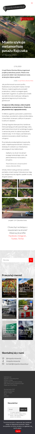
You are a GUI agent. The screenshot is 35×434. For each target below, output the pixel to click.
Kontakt (6, 396)
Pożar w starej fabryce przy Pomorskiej (24, 333)
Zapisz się (23, 409)
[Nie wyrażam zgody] (33, 427)
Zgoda (18, 431)
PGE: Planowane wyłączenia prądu (14, 383)
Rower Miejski (8, 392)
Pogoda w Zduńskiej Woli (11, 378)
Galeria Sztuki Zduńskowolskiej (13, 382)
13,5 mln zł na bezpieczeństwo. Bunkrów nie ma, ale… (9, 332)
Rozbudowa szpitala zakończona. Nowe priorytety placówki (9, 310)
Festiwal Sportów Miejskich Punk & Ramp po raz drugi (9, 291)
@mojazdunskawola (13, 358)
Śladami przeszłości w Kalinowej (24, 291)
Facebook (13, 236)
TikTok (21, 238)
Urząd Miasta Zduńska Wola (25, 80)
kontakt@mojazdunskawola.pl (17, 364)
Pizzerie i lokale (8, 380)
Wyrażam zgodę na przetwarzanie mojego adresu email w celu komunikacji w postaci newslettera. (18, 414)
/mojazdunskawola (13, 361)
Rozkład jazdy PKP (9, 389)
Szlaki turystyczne (9, 391)
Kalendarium (7, 377)
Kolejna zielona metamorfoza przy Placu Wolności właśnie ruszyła (25, 310)
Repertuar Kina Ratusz (10, 385)
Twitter (14, 238)
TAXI (5, 394)
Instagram (22, 236)
